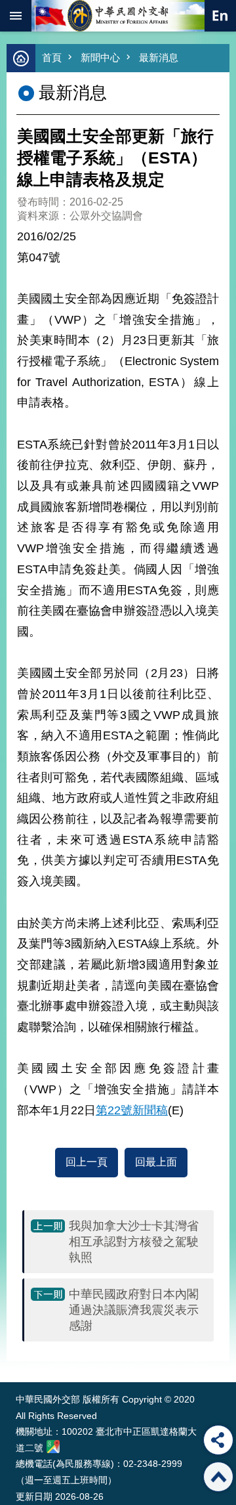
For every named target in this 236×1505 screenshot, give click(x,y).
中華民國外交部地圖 (53, 1446)
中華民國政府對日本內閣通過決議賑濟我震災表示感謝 (134, 1310)
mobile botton (15, 16)
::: (19, 1357)
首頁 (52, 57)
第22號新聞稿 (132, 1110)
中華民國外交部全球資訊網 (118, 16)
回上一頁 (87, 1161)
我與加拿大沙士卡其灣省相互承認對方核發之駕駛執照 (134, 1241)
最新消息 (158, 57)
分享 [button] (218, 1440)
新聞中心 (100, 57)
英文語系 (220, 16)
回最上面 (156, 1161)
